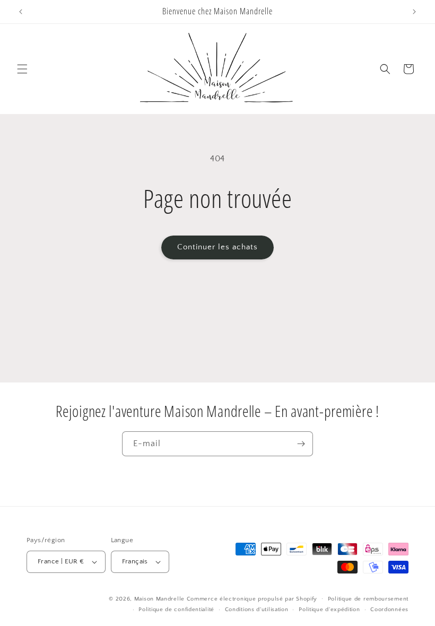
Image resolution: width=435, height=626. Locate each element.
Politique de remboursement (368, 599)
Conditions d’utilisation (257, 609)
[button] (22, 69)
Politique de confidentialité (176, 609)
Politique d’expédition (329, 609)
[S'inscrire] (300, 443)
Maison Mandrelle (159, 599)
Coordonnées (389, 609)
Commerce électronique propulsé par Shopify (252, 599)
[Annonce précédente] (20, 11)
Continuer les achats (217, 246)
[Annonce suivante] (414, 11)
